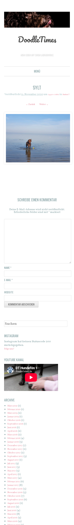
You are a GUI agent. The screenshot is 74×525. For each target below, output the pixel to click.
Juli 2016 (12, 511)
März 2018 (13, 439)
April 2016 (13, 522)
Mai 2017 (12, 475)
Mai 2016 (12, 518)
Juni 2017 (13, 471)
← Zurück (29, 107)
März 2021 (13, 410)
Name (7, 272)
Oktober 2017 (15, 457)
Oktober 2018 (15, 424)
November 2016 (17, 496)
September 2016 (17, 504)
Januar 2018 (14, 446)
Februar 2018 (15, 442)
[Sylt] (37, 141)
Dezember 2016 (17, 493)
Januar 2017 (14, 489)
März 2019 (13, 417)
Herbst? (37, 97)
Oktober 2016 (15, 500)
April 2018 (13, 435)
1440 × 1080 (57, 94)
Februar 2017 (15, 485)
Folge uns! (10, 353)
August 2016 (14, 507)
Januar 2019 (14, 421)
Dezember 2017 (16, 449)
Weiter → (45, 107)
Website (8, 296)
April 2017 (13, 478)
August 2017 (14, 464)
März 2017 (13, 482)
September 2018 (17, 428)
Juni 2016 (13, 514)
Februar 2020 (15, 413)
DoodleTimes (37, 39)
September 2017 (17, 460)
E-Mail (8, 284)
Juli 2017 (12, 467)
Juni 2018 (13, 431)
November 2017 (17, 453)
